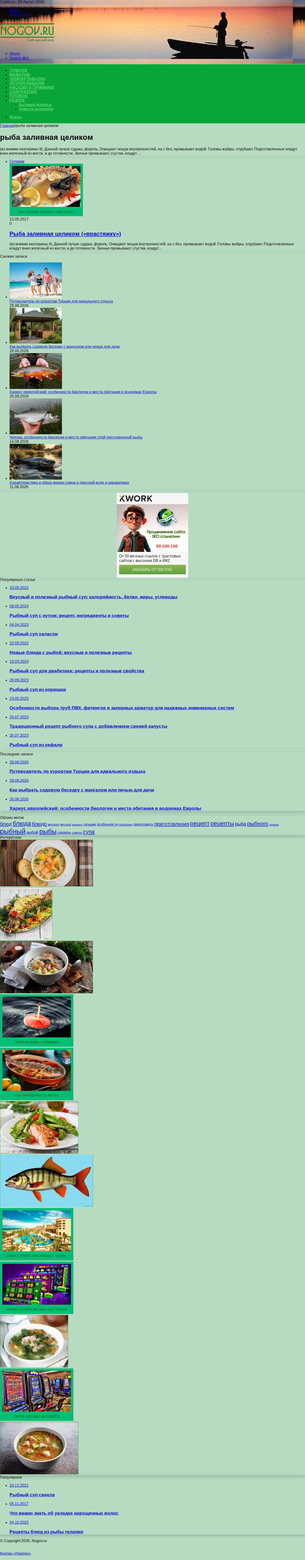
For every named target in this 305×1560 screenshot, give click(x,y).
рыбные (274, 824)
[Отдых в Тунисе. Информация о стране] (36, 1259)
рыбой (32, 832)
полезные (125, 824)
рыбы (47, 831)
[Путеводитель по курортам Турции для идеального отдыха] (36, 297)
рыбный (12, 831)
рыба (240, 824)
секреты (64, 832)
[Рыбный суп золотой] (39, 1473)
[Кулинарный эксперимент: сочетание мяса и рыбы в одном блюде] (39, 1152)
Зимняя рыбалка (27, 79)
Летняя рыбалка (27, 83)
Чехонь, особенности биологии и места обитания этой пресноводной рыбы (76, 437)
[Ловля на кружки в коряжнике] (36, 1045)
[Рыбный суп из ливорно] (46, 885)
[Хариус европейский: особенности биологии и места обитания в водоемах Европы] (36, 388)
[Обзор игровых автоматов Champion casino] (36, 1420)
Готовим (19, 96)
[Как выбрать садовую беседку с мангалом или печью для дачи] (36, 342)
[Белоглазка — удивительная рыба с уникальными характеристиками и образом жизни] (46, 1206)
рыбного (257, 824)
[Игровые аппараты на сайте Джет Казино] (36, 1313)
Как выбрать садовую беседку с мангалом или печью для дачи (65, 347)
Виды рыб (20, 75)
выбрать (77, 824)
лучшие (89, 824)
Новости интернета (36, 109)
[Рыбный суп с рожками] (46, 992)
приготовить (143, 824)
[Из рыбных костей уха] (34, 1366)
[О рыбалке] (27, 45)
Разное (17, 100)
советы (77, 832)
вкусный (65, 824)
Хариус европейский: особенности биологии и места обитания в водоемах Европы (83, 392)
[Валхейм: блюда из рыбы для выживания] (26, 939)
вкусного (53, 824)
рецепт (199, 823)
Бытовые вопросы (35, 105)
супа (89, 832)
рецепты (222, 823)
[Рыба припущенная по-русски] (36, 1099)
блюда (22, 823)
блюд (6, 824)
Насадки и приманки (32, 87)
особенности (107, 824)
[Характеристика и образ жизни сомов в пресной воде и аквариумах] (36, 478)
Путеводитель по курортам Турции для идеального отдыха (61, 301)
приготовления (171, 824)
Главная (7, 126)
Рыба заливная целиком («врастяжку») (65, 233)
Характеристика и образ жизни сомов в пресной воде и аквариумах (69, 483)
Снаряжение (23, 92)
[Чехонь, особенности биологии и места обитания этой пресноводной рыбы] (36, 433)
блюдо (39, 824)
